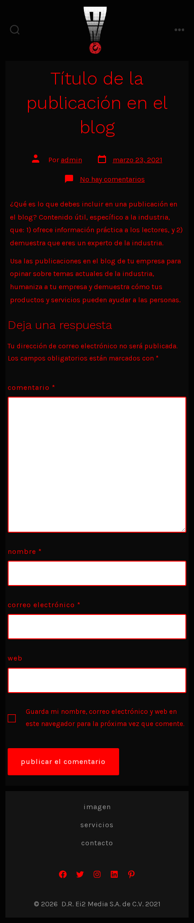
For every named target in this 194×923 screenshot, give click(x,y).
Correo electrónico (44, 604)
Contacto (97, 843)
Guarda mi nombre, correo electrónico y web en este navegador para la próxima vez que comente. (105, 717)
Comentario (31, 387)
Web (15, 658)
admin (71, 159)
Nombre (25, 551)
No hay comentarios (112, 179)
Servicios (97, 824)
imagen (97, 806)
